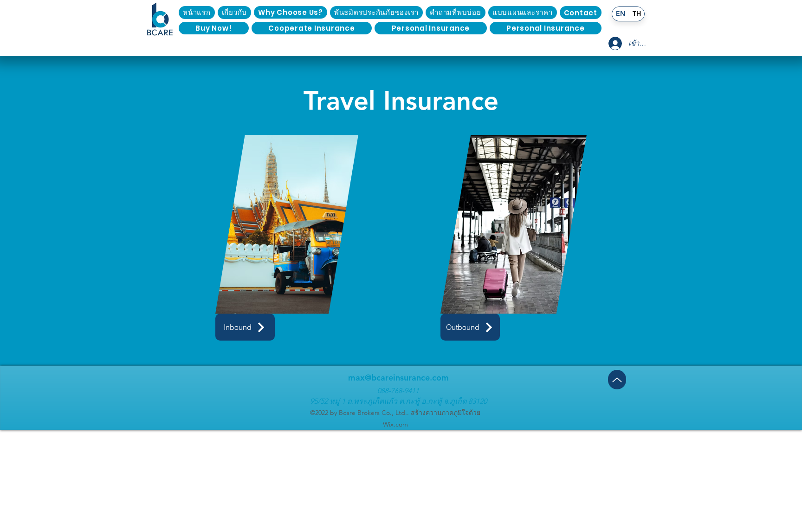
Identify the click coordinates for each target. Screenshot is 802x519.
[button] (581, 12)
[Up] (617, 379)
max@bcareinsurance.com (398, 377)
